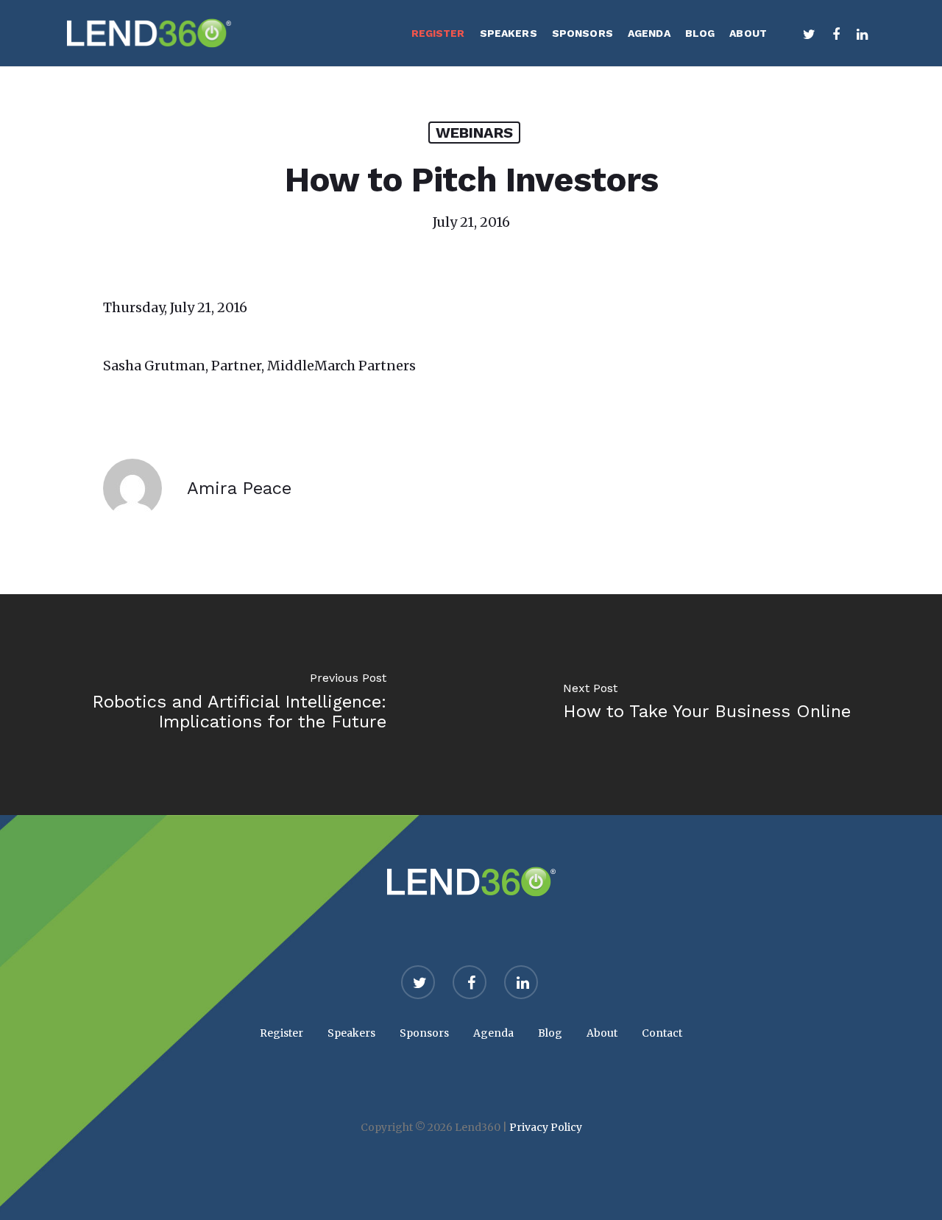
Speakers (351, 1033)
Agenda (493, 1033)
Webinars (474, 132)
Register (281, 1033)
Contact (662, 1033)
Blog (550, 1033)
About (602, 1033)
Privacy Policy (545, 1127)
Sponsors (424, 1033)
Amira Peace (239, 488)
